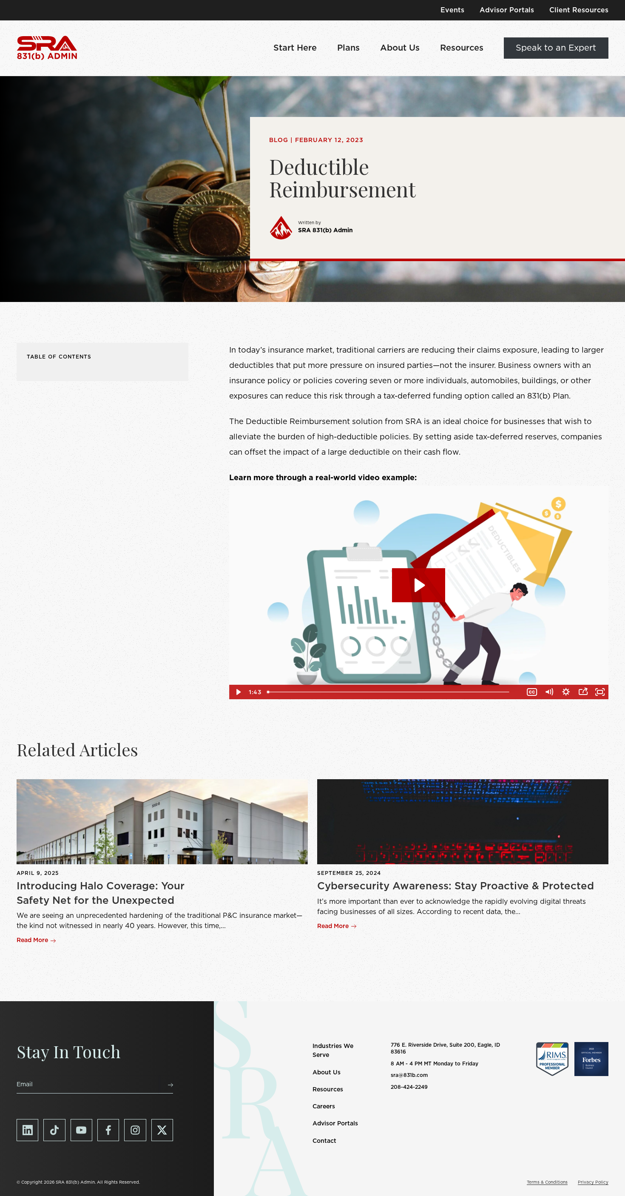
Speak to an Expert (556, 48)
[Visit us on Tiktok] (54, 1130)
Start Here (295, 48)
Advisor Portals (507, 10)
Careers (323, 1107)
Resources (461, 48)
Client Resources (578, 10)
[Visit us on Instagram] (135, 1130)
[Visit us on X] (162, 1130)
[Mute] (548, 692)
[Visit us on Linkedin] (27, 1130)
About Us (400, 48)
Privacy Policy (593, 1182)
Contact (324, 1141)
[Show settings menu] (565, 692)
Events (452, 10)
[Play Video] (237, 692)
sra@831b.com (409, 1075)
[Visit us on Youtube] (81, 1130)
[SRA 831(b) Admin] (47, 48)
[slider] (393, 692)
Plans (348, 48)
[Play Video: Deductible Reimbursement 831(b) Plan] (418, 585)
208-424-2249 (409, 1087)
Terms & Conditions (547, 1182)
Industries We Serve (332, 1050)
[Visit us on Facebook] (108, 1130)
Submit (166, 1085)
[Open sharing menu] (582, 692)
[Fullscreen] (599, 692)
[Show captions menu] (531, 692)
